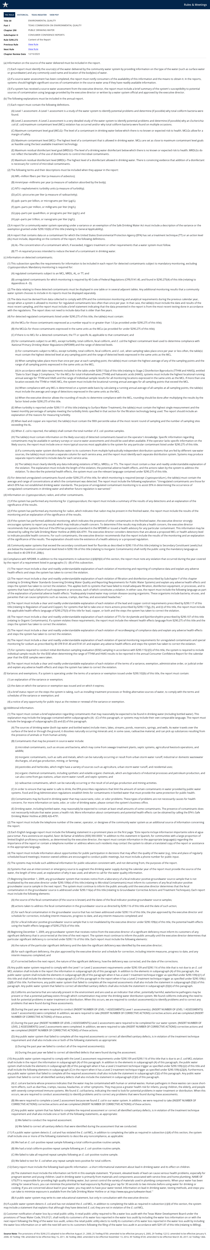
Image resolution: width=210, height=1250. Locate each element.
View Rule (33, 44)
